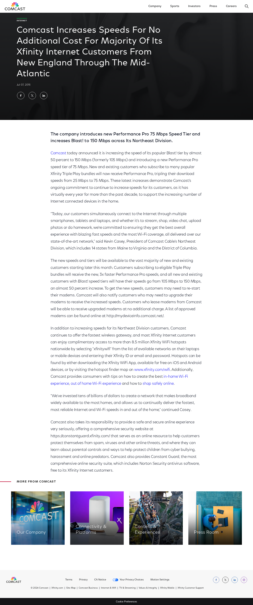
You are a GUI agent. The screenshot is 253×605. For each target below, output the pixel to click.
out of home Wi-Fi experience (96, 384)
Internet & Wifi (108, 588)
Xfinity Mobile (167, 588)
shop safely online (158, 384)
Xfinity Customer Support (191, 588)
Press (213, 6)
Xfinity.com (57, 588)
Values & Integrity (148, 588)
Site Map (71, 588)
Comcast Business (88, 588)
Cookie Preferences (126, 601)
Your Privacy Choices (132, 580)
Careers (231, 6)
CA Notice (100, 580)
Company (154, 6)
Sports (174, 6)
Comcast (58, 153)
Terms (68, 580)
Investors (194, 6)
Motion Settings (159, 580)
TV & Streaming (127, 588)
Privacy (83, 580)
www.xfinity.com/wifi (152, 370)
